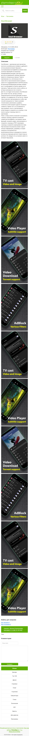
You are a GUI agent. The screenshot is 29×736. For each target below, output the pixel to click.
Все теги (26, 728)
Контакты (14, 730)
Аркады (14, 672)
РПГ (14, 707)
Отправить (9, 664)
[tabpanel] (14, 260)
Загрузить (7, 57)
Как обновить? (5, 622)
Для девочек (14, 715)
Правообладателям (14, 731)
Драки (14, 680)
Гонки (14, 699)
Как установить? (6, 624)
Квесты (14, 711)
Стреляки (14, 684)
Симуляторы (14, 695)
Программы (11, 49)
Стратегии (14, 691)
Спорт (14, 688)
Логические (14, 703)
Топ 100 (14, 676)
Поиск (25, 10)
